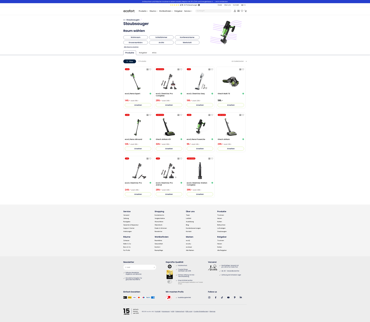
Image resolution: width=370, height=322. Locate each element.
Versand (126, 215)
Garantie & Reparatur (131, 225)
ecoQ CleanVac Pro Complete (164, 95)
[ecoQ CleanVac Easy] (212, 69)
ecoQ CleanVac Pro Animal (164, 184)
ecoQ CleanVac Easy (196, 94)
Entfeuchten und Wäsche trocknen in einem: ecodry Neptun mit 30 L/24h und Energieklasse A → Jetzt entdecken (185, 1)
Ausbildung (190, 221)
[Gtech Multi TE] (243, 69)
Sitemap (212, 311)
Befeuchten (221, 225)
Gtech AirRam (224, 139)
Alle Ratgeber (222, 250)
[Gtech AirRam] (243, 115)
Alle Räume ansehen (131, 47)
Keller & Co (127, 244)
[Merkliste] (242, 11)
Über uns (227, 5)
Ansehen (138, 105)
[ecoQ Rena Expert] (150, 69)
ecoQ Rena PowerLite (196, 139)
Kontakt (236, 5)
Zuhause (126, 240)
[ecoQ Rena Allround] (150, 115)
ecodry (188, 244)
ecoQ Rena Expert (132, 94)
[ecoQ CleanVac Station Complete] (212, 159)
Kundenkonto (159, 215)
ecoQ (188, 240)
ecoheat (189, 247)
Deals (220, 5)
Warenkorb (158, 225)
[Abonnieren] (154, 267)
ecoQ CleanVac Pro (133, 183)
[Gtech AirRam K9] (181, 115)
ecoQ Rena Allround (133, 139)
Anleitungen (127, 231)
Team (188, 215)
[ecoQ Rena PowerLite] (212, 115)
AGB (172, 311)
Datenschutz (180, 311)
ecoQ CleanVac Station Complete (197, 184)
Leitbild (188, 218)
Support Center (129, 228)
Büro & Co (127, 247)
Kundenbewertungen (193, 228)
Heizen (219, 218)
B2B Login (189, 311)
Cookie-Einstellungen (201, 311)
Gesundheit (159, 244)
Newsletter (158, 231)
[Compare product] (147, 69)
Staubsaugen (133, 19)
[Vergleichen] (238, 11)
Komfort (157, 247)
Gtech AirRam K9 (163, 139)
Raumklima (158, 240)
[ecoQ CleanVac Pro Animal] (181, 159)
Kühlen (219, 221)
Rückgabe (126, 221)
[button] (188, 11)
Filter (131, 61)
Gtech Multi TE (224, 94)
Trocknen (220, 215)
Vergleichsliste (160, 218)
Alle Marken (190, 250)
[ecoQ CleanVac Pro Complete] (181, 69)
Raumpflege (159, 250)
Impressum (166, 311)
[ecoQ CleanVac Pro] (150, 159)
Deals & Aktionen (161, 228)
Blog (187, 225)
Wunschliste (159, 221)
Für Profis (126, 250)
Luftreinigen (221, 228)
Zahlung (126, 218)
